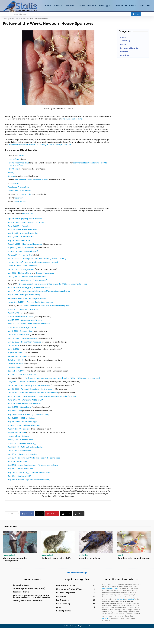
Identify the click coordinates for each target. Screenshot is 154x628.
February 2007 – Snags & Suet (21, 269)
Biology (16, 183)
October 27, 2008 (15, 363)
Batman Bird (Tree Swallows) (34, 280)
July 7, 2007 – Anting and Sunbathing (24, 294)
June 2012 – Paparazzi (17, 461)
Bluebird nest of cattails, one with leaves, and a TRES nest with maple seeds (53, 284)
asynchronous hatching (71, 119)
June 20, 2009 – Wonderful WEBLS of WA (25, 400)
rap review (18, 198)
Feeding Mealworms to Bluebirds (28, 600)
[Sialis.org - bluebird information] (21, 6)
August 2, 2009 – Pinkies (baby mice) (24, 425)
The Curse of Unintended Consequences (15, 559)
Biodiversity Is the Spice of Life (56, 558)
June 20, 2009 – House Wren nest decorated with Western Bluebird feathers (42, 396)
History (11, 172)
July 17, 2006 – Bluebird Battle (21, 236)
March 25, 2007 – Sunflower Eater (22, 265)
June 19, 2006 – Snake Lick (19, 226)
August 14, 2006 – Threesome (21, 247)
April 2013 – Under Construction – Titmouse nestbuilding (33, 465)
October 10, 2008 (15, 360)
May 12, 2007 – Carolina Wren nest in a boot (27, 276)
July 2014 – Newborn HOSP (19, 476)
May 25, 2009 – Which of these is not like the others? (31, 389)
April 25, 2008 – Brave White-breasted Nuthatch (29, 323)
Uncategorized (9, 555)
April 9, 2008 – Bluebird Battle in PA (23, 309)
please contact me (109, 588)
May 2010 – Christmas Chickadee (22, 454)
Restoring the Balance (89, 558)
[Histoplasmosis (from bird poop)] (134, 542)
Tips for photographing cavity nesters (25, 218)
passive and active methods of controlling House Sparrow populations (39, 144)
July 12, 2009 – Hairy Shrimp (19, 407)
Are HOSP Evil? (20, 201)
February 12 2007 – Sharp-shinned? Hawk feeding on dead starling (37, 258)
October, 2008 (14, 367)
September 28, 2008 (17, 356)
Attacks (11, 176)
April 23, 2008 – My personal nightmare (25, 320)
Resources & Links (21, 592)
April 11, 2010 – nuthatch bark (20, 439)
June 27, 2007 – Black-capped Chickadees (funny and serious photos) (39, 291)
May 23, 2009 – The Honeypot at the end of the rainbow (33, 392)
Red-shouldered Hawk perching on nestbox (27, 298)
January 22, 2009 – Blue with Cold (22, 374)
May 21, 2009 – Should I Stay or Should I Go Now (28, 385)
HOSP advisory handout (18, 163)
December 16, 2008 (16, 371)
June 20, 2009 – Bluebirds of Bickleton (24, 403)
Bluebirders (83, 555)
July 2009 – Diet (15, 410)
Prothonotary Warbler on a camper (40, 378)
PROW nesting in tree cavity (89, 378)
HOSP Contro (13, 169)
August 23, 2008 (15, 352)
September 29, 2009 (17, 432)
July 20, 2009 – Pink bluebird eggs (22, 421)
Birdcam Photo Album (45, 273)
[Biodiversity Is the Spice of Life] (58, 542)
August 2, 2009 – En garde (19, 429)
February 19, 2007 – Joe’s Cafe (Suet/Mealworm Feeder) (33, 262)
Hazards (120, 555)
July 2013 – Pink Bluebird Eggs (20, 468)
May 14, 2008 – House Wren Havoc (23, 338)
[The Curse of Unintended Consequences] (20, 542)
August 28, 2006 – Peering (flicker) (23, 251)
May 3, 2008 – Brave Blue (18, 334)
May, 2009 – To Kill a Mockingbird (22, 381)
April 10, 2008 (13, 313)
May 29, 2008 (13, 345)
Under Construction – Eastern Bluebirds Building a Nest (47, 305)
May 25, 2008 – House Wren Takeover (24, 342)
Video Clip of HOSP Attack (19, 190)
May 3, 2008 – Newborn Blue (20, 331)
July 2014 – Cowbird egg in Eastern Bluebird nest (29, 472)
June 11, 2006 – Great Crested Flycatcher (26, 222)
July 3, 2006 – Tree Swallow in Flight (23, 233)
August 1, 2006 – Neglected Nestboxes (25, 244)
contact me (27, 213)
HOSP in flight (14, 159)
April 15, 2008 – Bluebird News (20, 316)
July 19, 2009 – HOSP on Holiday (21, 418)
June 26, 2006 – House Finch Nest (22, 229)
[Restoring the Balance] (96, 542)
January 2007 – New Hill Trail (20, 255)
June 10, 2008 (13, 349)
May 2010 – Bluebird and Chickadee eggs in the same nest (34, 458)
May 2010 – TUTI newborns (19, 450)
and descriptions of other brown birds (31, 179)
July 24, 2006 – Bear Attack (20, 240)
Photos (21, 155)
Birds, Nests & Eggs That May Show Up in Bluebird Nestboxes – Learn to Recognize (31, 596)
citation (131, 599)
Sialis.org (120, 599)
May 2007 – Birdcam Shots (19, 273)
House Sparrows (8, 19)
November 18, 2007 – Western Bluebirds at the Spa (30, 302)
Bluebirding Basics (21, 585)
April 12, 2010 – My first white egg (22, 443)
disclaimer (106, 618)
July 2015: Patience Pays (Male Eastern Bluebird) (29, 479)
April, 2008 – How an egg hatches (22, 327)
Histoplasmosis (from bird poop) (133, 558)
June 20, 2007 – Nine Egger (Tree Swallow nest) (29, 287)
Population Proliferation (18, 187)
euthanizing (27, 194)
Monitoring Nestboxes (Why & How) (29, 588)
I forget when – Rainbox (18, 436)
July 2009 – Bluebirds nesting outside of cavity (28, 414)
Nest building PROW (66, 378)
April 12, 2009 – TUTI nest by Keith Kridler (25, 447)
